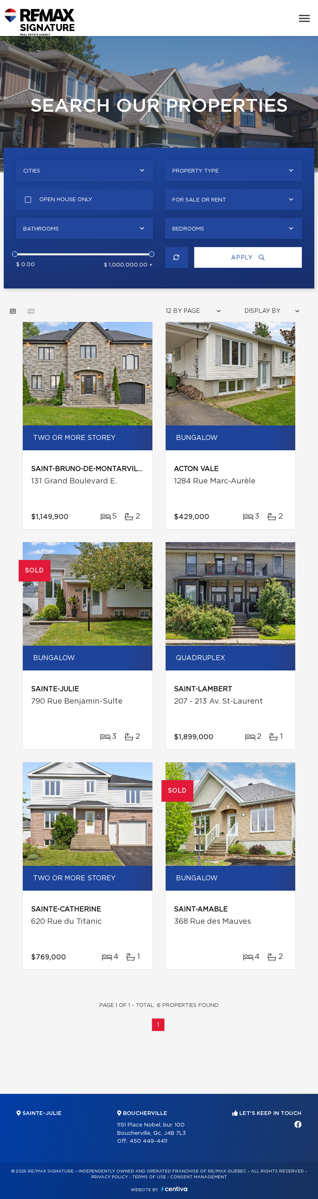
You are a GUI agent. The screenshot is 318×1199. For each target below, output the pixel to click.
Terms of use (149, 1177)
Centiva (174, 1189)
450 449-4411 (148, 1141)
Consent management (198, 1177)
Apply (243, 258)
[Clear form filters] (176, 257)
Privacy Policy (109, 1177)
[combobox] (84, 170)
